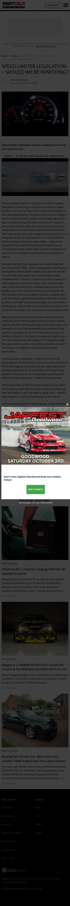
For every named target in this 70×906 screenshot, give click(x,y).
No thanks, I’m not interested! (35, 502)
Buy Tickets (35, 489)
